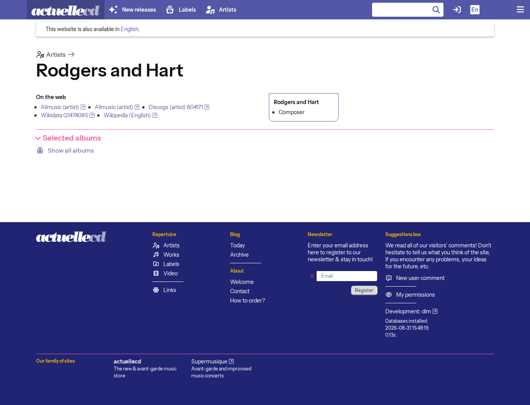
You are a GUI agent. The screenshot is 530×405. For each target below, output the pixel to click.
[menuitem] (265, 150)
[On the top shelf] (65, 9)
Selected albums (71, 138)
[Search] (436, 10)
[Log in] (457, 9)
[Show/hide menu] (520, 9)
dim (426, 311)
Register (364, 290)
